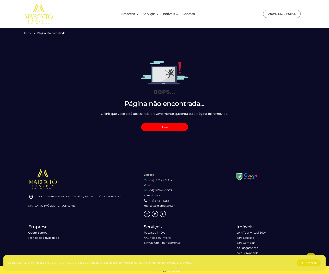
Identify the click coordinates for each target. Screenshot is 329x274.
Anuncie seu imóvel (157, 237)
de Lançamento (247, 247)
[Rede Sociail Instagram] (147, 214)
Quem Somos (37, 232)
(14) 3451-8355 (159, 200)
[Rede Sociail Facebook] (162, 214)
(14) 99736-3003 (160, 180)
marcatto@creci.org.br (159, 205)
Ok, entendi (309, 263)
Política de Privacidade (43, 237)
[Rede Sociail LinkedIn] (154, 214)
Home (164, 127)
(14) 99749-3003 (160, 190)
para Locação (245, 237)
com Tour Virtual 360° (251, 232)
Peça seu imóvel (155, 232)
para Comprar (245, 242)
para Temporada (247, 253)
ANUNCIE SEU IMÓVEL (282, 13)
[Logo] (38, 14)
